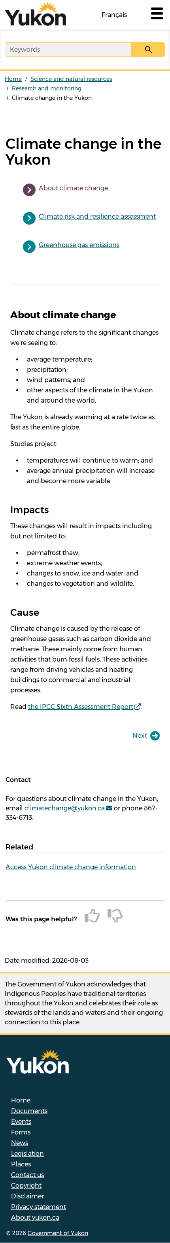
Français (114, 15)
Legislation (27, 1153)
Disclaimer (27, 1196)
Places (21, 1164)
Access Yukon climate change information (71, 867)
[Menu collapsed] (156, 15)
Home (13, 78)
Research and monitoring (46, 88)
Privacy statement (38, 1207)
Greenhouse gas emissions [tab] (79, 245)
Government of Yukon (58, 1233)
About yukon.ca (35, 1217)
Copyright (26, 1185)
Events (21, 1121)
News (19, 1143)
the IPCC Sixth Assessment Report (80, 707)
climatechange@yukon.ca (65, 808)
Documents (29, 1111)
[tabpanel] (85, 510)
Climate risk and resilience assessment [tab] (97, 216)
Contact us (27, 1175)
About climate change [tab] (73, 188)
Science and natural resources (71, 78)
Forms (20, 1132)
